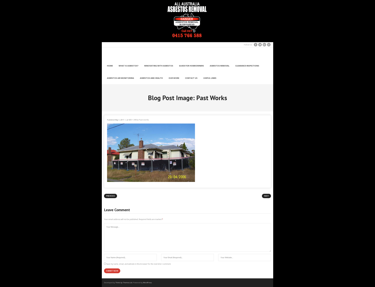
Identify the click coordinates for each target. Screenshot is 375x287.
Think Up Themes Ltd (123, 282)
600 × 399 (132, 119)
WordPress (147, 282)
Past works (144, 119)
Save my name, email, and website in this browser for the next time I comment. (138, 264)
